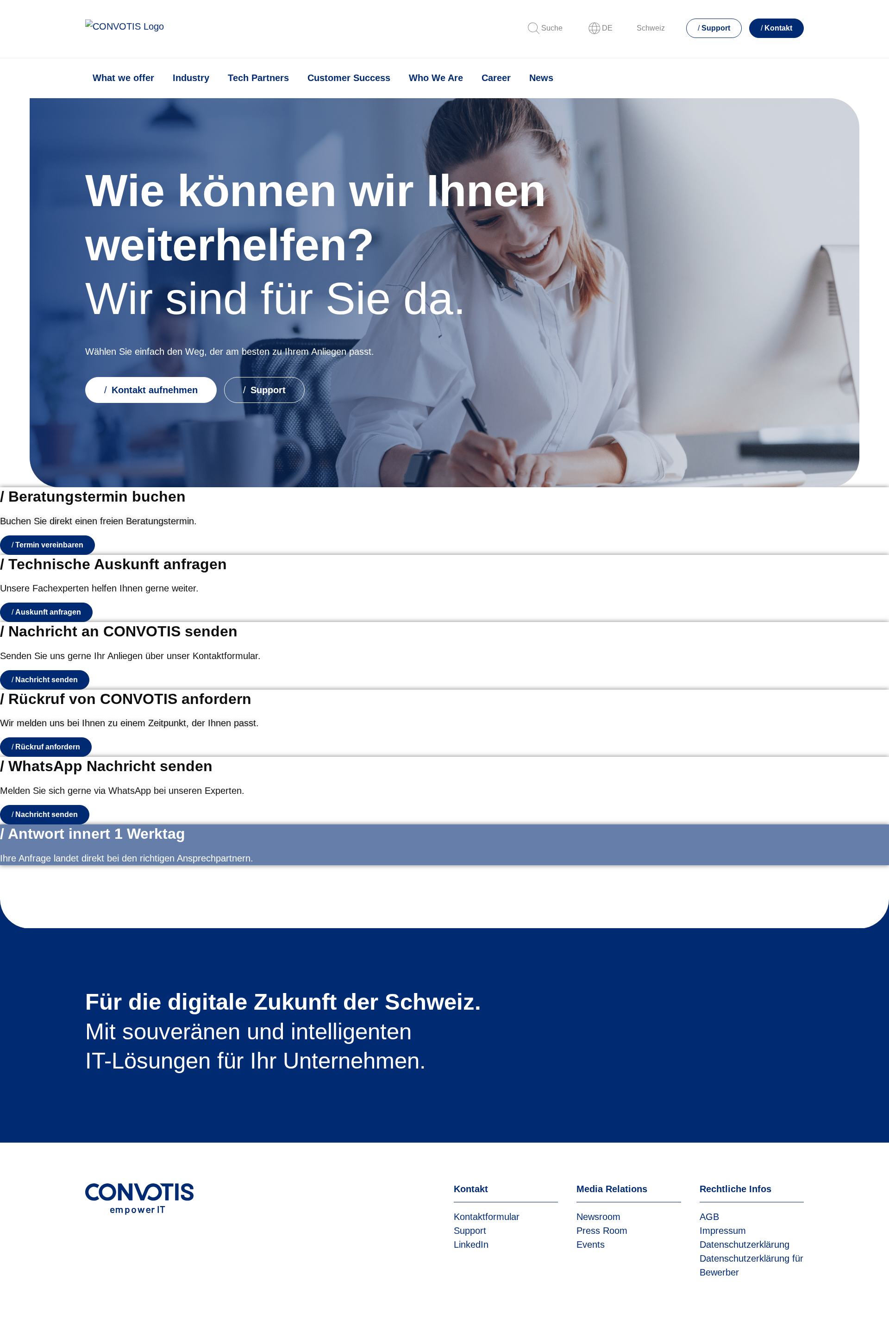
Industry (191, 78)
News (541, 78)
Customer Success (348, 78)
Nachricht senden (46, 680)
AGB (709, 1217)
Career (496, 78)
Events (590, 1244)
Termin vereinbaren (49, 545)
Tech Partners (258, 78)
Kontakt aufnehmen (153, 390)
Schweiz (651, 28)
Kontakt (778, 28)
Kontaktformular (487, 1217)
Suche (552, 28)
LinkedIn (471, 1244)
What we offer (123, 78)
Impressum (723, 1231)
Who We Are (436, 78)
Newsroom (598, 1217)
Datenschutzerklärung (744, 1244)
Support (715, 28)
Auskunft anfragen (48, 612)
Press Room (601, 1231)
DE (607, 28)
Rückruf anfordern (47, 747)
